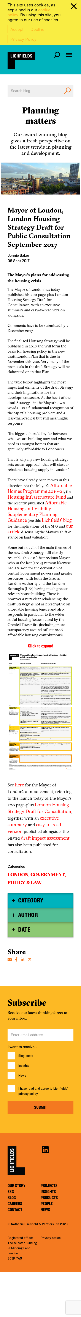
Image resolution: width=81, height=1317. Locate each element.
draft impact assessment (45, 838)
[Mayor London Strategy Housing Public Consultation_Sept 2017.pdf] (40, 714)
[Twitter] (30, 959)
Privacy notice (51, 1238)
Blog (12, 1198)
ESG (11, 1192)
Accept (16, 29)
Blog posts (25, 1056)
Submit (40, 1107)
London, (18, 875)
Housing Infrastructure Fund (37, 497)
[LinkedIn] (22, 959)
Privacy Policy (23, 39)
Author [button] (28, 915)
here (19, 785)
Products (49, 1198)
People (47, 1204)
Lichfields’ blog (57, 520)
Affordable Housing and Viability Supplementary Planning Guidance (37, 511)
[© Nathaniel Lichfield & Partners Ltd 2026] (21, 60)
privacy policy (28, 1093)
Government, (48, 875)
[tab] (40, 900)
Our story (16, 1186)
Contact (15, 1210)
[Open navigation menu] (69, 55)
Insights (23, 1065)
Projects (49, 1186)
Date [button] (24, 929)
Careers (15, 1204)
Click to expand (40, 646)
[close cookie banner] (74, 7)
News (22, 1075)
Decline (37, 29)
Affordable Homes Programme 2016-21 (40, 488)
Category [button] (30, 900)
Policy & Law (25, 883)
